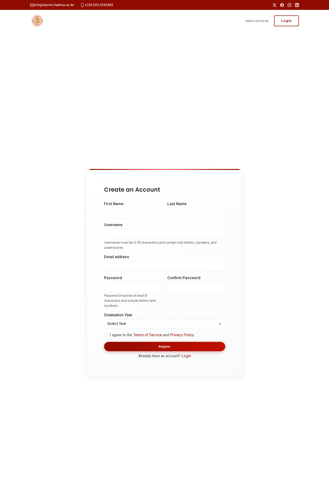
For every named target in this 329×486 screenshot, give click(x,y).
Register (164, 346)
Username (113, 225)
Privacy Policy (182, 335)
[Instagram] (289, 5)
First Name (113, 204)
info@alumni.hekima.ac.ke (54, 5)
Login (286, 21)
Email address (116, 257)
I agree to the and (152, 335)
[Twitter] (274, 5)
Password (113, 278)
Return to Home (257, 21)
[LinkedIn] (297, 5)
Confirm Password (183, 278)
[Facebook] (282, 5)
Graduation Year (118, 315)
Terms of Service (147, 335)
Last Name (176, 204)
